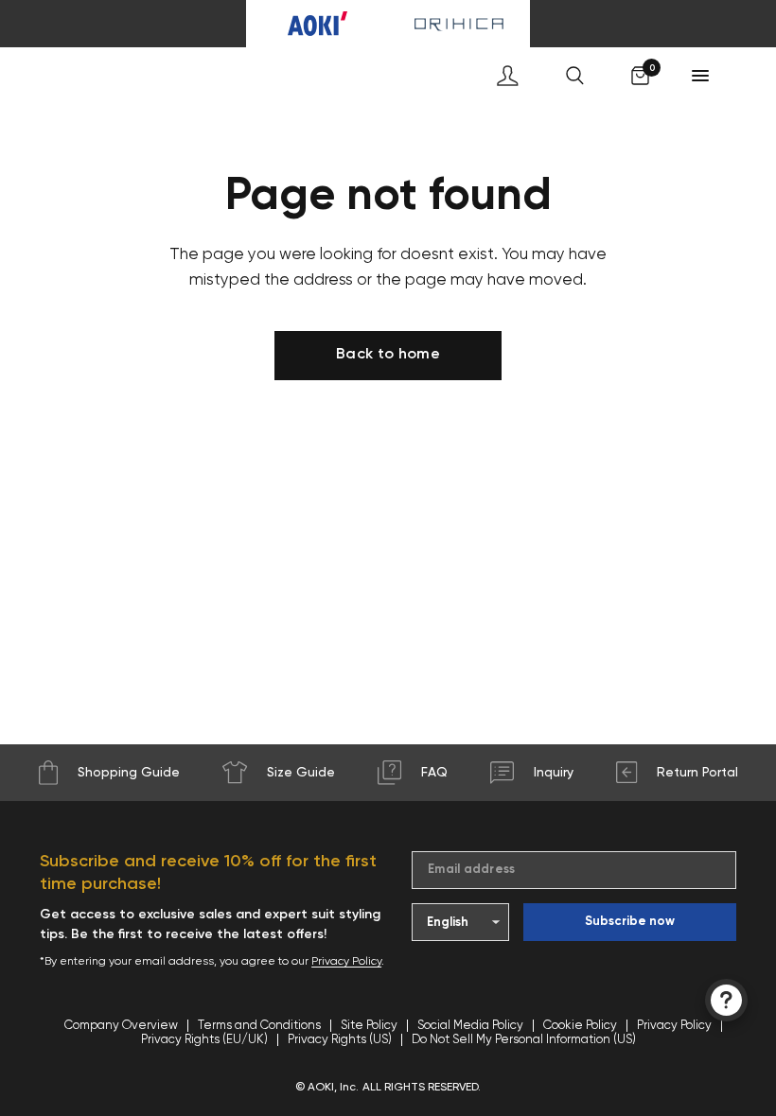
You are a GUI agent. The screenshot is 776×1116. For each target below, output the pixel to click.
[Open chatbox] (726, 1000)
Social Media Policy (470, 1026)
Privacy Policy (346, 962)
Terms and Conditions (259, 1026)
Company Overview (121, 1026)
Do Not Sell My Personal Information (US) (524, 1040)
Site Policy (369, 1026)
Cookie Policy (580, 1026)
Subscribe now (630, 921)
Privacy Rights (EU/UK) (204, 1040)
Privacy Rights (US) (340, 1040)
